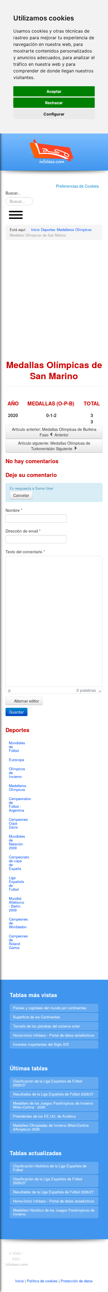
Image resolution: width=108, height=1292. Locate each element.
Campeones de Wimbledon (17, 922)
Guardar (16, 712)
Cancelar (21, 495)
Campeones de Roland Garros (17, 941)
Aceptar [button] (54, 91)
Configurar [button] (54, 114)
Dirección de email (23, 531)
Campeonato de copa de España (17, 862)
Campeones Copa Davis (17, 823)
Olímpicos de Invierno (17, 772)
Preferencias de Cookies (77, 186)
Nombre (14, 510)
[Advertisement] (54, 299)
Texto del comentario (25, 551)
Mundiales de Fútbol (17, 746)
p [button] (9, 690)
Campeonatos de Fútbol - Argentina (17, 804)
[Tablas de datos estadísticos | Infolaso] (54, 151)
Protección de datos (77, 1280)
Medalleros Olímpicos (17, 787)
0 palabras (86, 690)
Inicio (19, 1280)
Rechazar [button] (54, 102)
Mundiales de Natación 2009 (17, 842)
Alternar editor (26, 701)
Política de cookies (42, 1280)
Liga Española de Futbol (16, 883)
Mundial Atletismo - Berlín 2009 (16, 904)
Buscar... (13, 193)
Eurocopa (16, 759)
